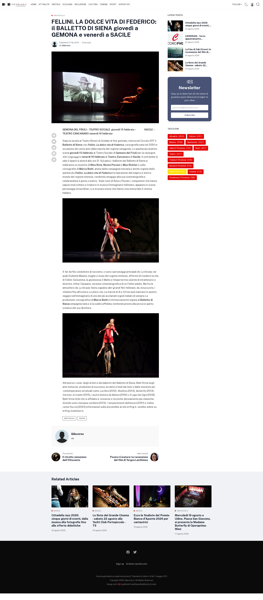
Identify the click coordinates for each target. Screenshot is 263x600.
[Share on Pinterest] (54, 159)
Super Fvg (124, 4)
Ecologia (67, 4)
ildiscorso (66, 45)
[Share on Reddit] (54, 147)
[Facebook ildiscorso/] (128, 552)
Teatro (82, 418)
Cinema (104, 4)
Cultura (93, 4)
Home (33, 4)
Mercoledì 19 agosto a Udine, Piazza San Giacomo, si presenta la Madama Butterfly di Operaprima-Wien (193, 522)
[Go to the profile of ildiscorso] (55, 44)
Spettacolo (59, 15)
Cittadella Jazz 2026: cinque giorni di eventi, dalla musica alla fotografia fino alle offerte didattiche (70, 520)
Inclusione (80, 4)
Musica (57, 511)
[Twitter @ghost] (135, 552)
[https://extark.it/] (72, 438)
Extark (153, 584)
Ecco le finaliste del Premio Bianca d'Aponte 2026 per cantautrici (151, 519)
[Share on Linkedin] (54, 153)
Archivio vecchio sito (136, 564)
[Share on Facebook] (54, 135)
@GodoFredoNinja (131, 584)
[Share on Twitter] (54, 141)
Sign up (120, 564)
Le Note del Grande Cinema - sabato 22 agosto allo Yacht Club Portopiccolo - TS (111, 520)
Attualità (44, 4)
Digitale (56, 4)
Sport (113, 4)
